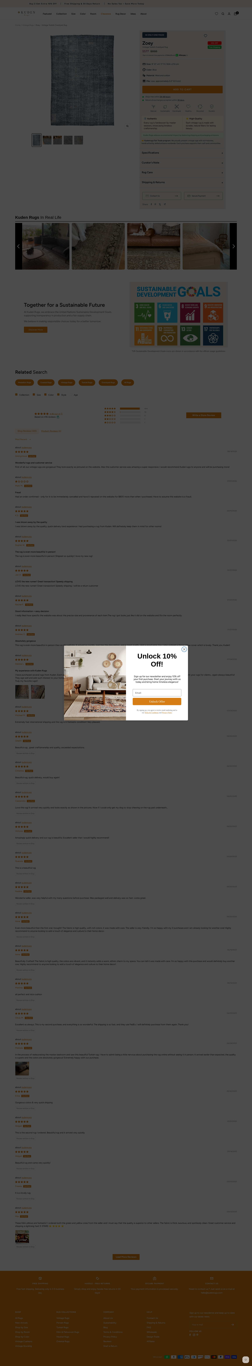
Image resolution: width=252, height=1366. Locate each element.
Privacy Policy (167, 713)
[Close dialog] (184, 649)
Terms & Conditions (152, 713)
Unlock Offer (157, 701)
